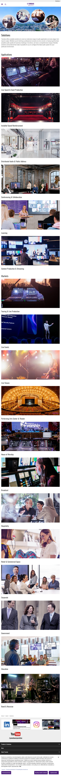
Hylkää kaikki (53, 772)
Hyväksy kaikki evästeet (41, 772)
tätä (20, 766)
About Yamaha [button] (4, 752)
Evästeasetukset (6, 772)
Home (2, 716)
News (2, 748)
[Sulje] (58, 757)
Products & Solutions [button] (6, 744)
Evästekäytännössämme (22, 769)
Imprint (3, 769)
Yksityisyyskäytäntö (11, 769)
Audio (6, 716)
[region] (30, 765)
